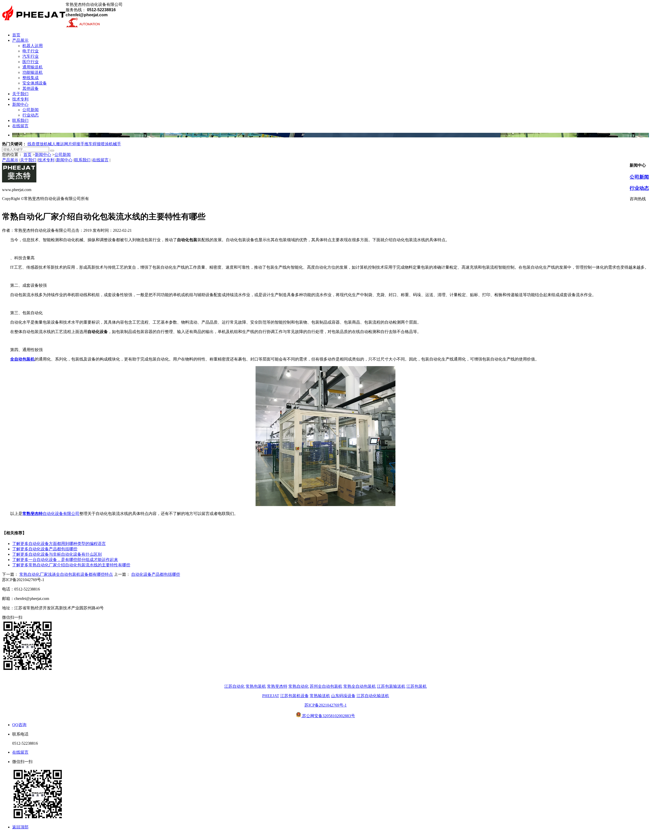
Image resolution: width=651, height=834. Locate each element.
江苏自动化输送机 (373, 696)
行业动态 (639, 188)
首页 (27, 154)
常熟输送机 (320, 696)
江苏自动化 (234, 686)
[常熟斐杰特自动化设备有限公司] (34, 23)
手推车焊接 (90, 144)
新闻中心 (43, 154)
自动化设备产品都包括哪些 (44, 549)
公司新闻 (62, 154)
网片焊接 (72, 144)
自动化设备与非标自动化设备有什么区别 (57, 554)
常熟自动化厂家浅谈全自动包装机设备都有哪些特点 (66, 574)
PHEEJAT (270, 696)
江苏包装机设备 (294, 696)
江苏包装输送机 (391, 686)
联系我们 (82, 160)
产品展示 (10, 160)
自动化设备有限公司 (50, 513)
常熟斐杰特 (277, 686)
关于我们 (28, 160)
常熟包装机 (256, 686)
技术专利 (46, 160)
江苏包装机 (416, 686)
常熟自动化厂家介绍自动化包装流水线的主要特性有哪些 (71, 565)
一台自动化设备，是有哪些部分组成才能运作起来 (65, 559)
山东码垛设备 (343, 696)
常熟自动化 (298, 686)
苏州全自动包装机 (326, 686)
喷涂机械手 (111, 144)
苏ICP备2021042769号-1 (325, 705)
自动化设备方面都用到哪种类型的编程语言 (59, 543)
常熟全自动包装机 (359, 686)
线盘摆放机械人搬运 (45, 144)
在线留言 (100, 160)
